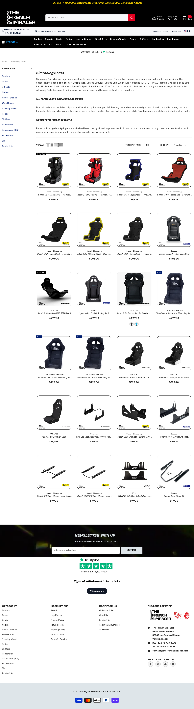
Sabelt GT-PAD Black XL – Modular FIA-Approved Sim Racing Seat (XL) (54, 195)
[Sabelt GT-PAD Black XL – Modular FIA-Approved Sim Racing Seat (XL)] (54, 170)
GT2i (134, 493)
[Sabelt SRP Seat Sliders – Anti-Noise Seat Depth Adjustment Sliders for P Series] (54, 472)
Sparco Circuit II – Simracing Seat (174, 254)
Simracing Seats (18, 61)
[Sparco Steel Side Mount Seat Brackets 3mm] (174, 412)
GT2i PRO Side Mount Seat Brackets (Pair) (134, 496)
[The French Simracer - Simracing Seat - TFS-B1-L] (94, 353)
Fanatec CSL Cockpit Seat (54, 437)
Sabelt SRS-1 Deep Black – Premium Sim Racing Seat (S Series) (134, 254)
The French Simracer (174, 310)
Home (5, 61)
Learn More (125, 2)
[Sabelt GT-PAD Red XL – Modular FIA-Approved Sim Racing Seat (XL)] (94, 170)
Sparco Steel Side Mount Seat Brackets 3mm (174, 437)
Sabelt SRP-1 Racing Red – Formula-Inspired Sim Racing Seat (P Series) (174, 195)
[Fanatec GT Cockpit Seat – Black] (134, 353)
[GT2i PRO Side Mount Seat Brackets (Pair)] (134, 472)
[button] (17, 92)
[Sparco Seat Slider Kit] (174, 472)
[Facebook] (150, 664)
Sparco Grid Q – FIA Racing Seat (94, 313)
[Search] (90, 17)
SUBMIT (131, 550)
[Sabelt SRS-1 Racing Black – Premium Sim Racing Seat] (94, 230)
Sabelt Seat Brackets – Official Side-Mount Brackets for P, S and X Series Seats (134, 437)
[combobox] (86, 17)
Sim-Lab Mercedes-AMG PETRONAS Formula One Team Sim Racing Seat (54, 313)
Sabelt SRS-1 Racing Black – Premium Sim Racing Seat (94, 254)
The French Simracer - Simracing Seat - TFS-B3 (54, 377)
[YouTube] (173, 664)
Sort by (164, 145)
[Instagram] (158, 664)
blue (136, 324)
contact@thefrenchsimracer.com (51, 31)
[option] (97, 3)
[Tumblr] (165, 664)
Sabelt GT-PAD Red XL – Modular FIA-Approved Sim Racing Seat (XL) (94, 195)
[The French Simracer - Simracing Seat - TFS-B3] (54, 353)
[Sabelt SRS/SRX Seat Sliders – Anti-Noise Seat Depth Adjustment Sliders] (94, 472)
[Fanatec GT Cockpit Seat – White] (174, 353)
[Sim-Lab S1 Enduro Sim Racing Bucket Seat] (134, 289)
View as (40, 145)
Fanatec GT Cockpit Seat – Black (134, 377)
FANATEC (134, 375)
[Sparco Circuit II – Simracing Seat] (174, 230)
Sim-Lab (54, 310)
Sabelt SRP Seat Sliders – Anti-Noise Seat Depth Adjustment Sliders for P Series (54, 496)
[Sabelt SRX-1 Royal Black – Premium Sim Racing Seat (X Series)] (134, 170)
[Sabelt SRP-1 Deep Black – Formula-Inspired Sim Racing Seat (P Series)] (54, 230)
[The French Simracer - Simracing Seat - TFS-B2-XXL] (174, 289)
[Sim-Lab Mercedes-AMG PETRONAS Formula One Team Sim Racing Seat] (54, 289)
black (131, 324)
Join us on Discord (160, 31)
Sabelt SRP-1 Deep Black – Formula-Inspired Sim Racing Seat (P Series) (54, 254)
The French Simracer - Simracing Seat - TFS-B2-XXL (174, 313)
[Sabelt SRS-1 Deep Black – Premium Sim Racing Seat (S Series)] (134, 230)
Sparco (174, 251)
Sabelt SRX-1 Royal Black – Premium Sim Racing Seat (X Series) (134, 195)
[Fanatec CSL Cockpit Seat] (54, 412)
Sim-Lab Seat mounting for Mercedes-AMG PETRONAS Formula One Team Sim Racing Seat (94, 437)
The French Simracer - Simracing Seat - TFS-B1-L (94, 377)
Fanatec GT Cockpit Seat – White (174, 377)
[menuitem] (17, 76)
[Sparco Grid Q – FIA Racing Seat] (94, 289)
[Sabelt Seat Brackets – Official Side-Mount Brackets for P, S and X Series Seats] (134, 412)
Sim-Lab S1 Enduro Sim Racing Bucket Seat (134, 313)
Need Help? (176, 31)
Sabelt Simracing (54, 192)
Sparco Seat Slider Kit (174, 496)
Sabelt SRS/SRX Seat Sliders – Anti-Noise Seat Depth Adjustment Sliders (94, 496)
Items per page (133, 145)
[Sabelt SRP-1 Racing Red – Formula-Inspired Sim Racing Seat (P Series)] (174, 170)
